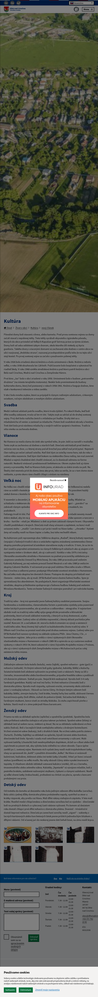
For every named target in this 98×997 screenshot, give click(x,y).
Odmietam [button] (25, 989)
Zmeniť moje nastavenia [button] (47, 990)
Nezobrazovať (57, 480)
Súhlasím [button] (10, 989)
